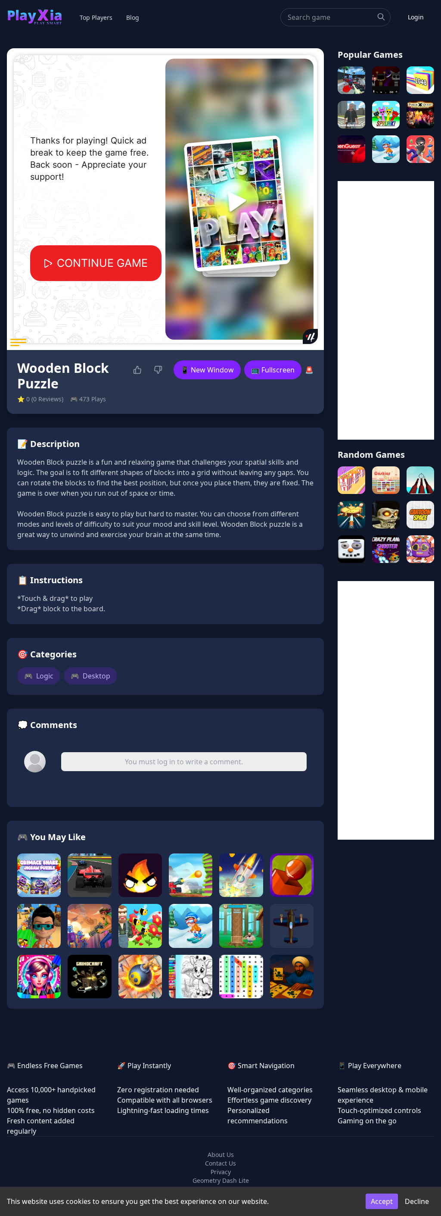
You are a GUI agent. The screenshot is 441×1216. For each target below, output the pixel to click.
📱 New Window (207, 370)
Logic (38, 676)
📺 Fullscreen (273, 370)
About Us (221, 1154)
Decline (417, 1201)
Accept (382, 1201)
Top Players (96, 17)
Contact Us (220, 1163)
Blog (132, 17)
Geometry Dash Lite (221, 1180)
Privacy (221, 1172)
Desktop (90, 676)
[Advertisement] (386, 310)
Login (416, 17)
